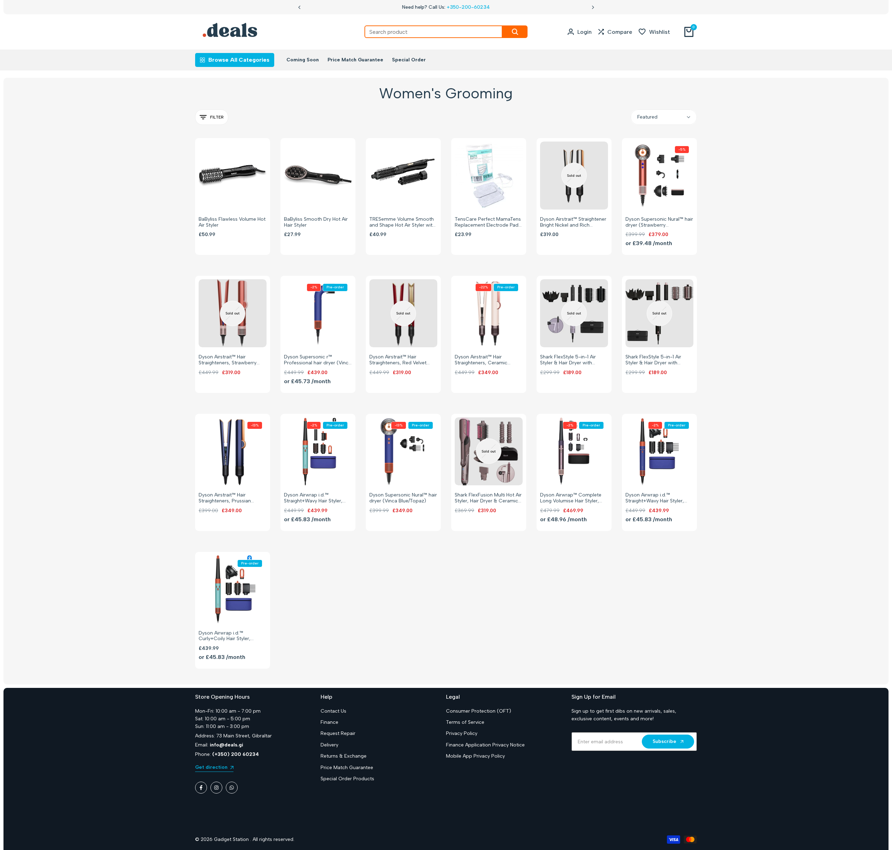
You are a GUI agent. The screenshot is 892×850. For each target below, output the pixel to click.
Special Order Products (347, 779)
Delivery (329, 745)
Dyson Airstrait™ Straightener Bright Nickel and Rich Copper (573, 222)
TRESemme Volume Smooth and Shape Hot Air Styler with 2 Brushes (402, 222)
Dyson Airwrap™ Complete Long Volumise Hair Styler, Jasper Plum (570, 498)
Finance (329, 722)
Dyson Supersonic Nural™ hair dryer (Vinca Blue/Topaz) (403, 498)
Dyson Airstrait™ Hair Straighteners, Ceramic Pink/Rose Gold (481, 360)
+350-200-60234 (468, 7)
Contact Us (333, 711)
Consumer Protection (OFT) (478, 711)
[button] (225, 197)
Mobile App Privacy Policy (475, 756)
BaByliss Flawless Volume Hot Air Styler (232, 222)
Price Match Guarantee (347, 768)
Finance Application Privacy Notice (485, 745)
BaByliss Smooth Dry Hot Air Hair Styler (316, 222)
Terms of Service (465, 722)
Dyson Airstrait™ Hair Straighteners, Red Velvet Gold (397, 360)
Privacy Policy (461, 733)
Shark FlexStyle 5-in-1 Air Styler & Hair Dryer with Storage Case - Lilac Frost (570, 360)
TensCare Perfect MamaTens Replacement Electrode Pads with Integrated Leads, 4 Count (488, 222)
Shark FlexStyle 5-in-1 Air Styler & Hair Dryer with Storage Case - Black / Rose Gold (657, 360)
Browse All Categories (238, 59)
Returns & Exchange (344, 756)
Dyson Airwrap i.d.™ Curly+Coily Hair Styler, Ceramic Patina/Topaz (225, 636)
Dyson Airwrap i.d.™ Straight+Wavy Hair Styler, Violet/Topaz (654, 498)
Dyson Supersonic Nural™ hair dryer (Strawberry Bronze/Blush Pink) (659, 222)
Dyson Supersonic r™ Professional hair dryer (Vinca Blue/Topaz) (317, 360)
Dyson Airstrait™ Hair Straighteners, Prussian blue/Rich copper (225, 498)
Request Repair (338, 733)
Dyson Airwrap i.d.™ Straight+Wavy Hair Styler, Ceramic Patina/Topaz (313, 498)
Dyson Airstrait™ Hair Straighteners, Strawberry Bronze (227, 360)
